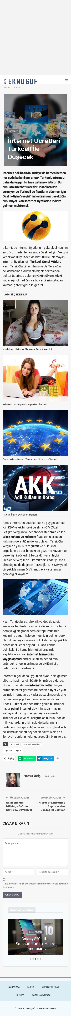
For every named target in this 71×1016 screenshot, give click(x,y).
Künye (30, 987)
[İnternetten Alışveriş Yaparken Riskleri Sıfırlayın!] (35, 378)
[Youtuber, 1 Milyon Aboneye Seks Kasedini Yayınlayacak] (35, 323)
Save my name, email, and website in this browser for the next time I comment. (35, 885)
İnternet (13, 131)
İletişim (20, 995)
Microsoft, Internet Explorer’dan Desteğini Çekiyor (51, 806)
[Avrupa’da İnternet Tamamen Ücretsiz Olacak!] (35, 433)
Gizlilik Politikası (50, 987)
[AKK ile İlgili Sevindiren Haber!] (35, 488)
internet (15, 744)
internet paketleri (31, 744)
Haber (56, 932)
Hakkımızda (13, 987)
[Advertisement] (35, 37)
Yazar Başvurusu (41, 995)
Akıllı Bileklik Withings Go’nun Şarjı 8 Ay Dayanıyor (19, 806)
